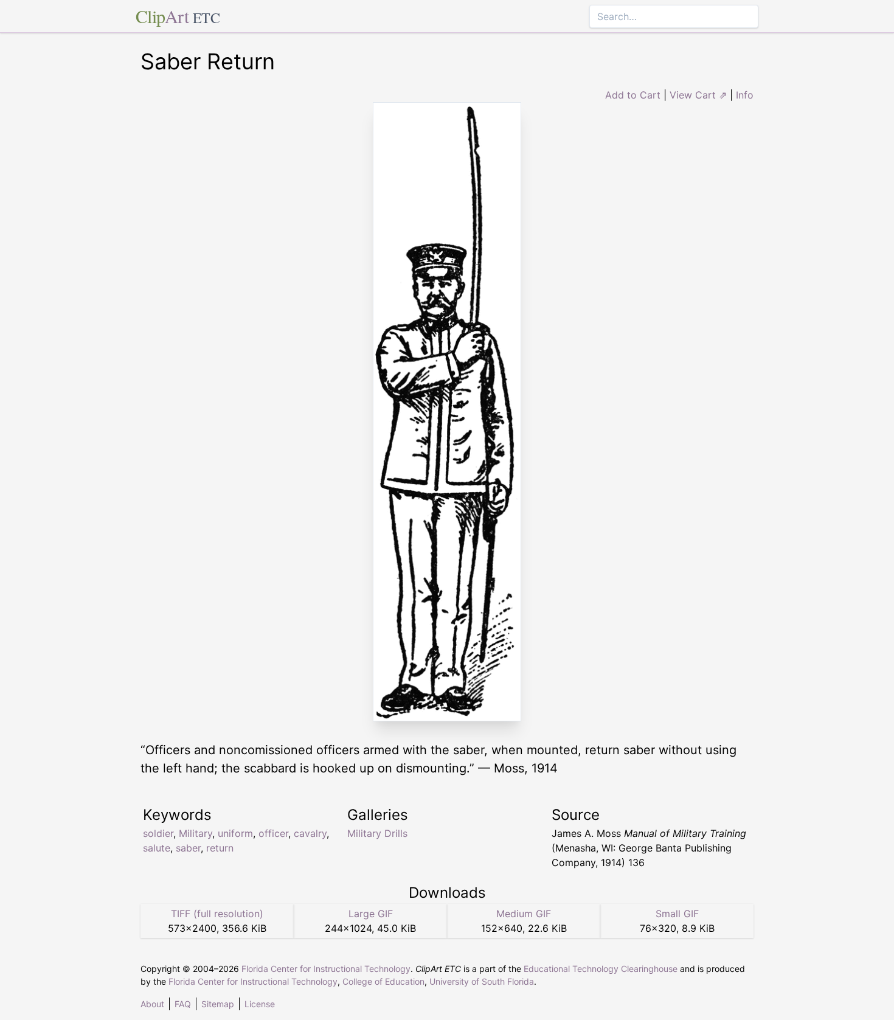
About (152, 1004)
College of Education (383, 981)
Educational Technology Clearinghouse (600, 968)
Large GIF (370, 913)
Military (195, 833)
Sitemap (217, 1004)
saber (188, 848)
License (259, 1004)
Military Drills (377, 833)
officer (273, 833)
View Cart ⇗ (698, 95)
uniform (235, 833)
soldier (158, 833)
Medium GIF (523, 913)
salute (156, 848)
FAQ (183, 1004)
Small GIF (677, 913)
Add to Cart (632, 95)
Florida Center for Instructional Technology (326, 968)
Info (745, 95)
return (220, 848)
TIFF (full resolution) (217, 913)
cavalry (310, 833)
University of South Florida (481, 981)
